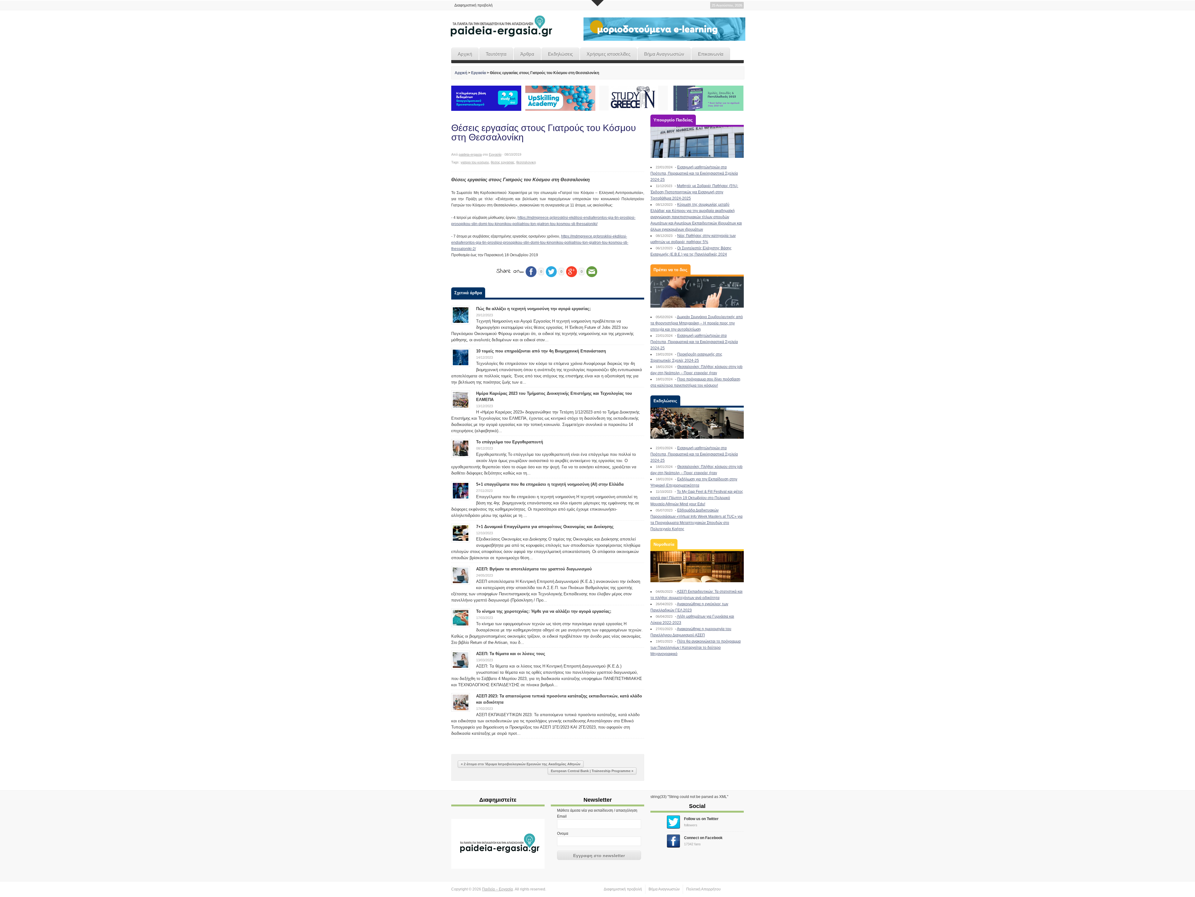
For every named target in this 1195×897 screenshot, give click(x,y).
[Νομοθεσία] (697, 566)
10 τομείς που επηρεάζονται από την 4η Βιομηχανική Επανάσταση (541, 351)
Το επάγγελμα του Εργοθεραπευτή (509, 442)
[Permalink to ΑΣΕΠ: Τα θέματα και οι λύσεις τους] (460, 660)
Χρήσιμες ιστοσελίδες (608, 54)
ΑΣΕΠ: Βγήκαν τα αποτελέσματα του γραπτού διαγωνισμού (534, 569)
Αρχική (465, 54)
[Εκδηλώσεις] (697, 423)
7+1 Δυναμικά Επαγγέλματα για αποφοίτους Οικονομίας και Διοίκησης (545, 526)
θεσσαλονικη (526, 162)
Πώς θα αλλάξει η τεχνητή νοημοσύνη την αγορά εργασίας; (533, 308)
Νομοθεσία (664, 544)
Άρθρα (527, 54)
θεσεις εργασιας (502, 162)
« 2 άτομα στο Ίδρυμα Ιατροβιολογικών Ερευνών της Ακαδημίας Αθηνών (520, 764)
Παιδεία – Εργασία (497, 889)
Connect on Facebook (703, 838)
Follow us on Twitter (701, 819)
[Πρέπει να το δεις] (697, 292)
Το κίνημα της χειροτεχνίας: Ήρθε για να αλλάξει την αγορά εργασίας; (543, 611)
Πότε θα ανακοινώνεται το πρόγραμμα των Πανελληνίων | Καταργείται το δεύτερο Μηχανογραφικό (695, 647)
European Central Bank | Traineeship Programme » (592, 771)
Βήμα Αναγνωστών (664, 54)
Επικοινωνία (711, 54)
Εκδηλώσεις (560, 54)
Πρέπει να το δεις (670, 269)
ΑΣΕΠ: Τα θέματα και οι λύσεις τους (510, 653)
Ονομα (562, 833)
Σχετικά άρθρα (468, 292)
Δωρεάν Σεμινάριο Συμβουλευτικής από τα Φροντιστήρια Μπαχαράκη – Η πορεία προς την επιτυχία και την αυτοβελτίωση (696, 323)
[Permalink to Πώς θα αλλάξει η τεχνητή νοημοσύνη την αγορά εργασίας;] (460, 315)
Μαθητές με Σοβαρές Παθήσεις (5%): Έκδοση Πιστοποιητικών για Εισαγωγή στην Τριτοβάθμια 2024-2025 (694, 192)
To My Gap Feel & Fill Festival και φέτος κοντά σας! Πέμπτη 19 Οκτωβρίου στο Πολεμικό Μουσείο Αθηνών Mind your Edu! (696, 497)
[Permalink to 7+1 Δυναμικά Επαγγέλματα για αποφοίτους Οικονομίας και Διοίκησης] (460, 533)
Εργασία (478, 73)
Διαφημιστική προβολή (473, 5)
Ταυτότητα (496, 54)
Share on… (510, 271)
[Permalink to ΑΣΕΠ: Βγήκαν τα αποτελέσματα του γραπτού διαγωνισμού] (460, 575)
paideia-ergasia (470, 154)
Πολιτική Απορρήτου (703, 889)
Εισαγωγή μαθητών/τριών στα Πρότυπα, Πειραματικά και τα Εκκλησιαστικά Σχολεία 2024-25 (694, 173)
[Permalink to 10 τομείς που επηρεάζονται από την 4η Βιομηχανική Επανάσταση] (460, 357)
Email (562, 816)
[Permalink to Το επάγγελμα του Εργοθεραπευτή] (460, 448)
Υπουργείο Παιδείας (673, 120)
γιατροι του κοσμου (475, 162)
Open (597, 3)
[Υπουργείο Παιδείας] (697, 142)
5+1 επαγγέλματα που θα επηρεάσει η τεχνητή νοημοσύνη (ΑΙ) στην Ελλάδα (550, 484)
